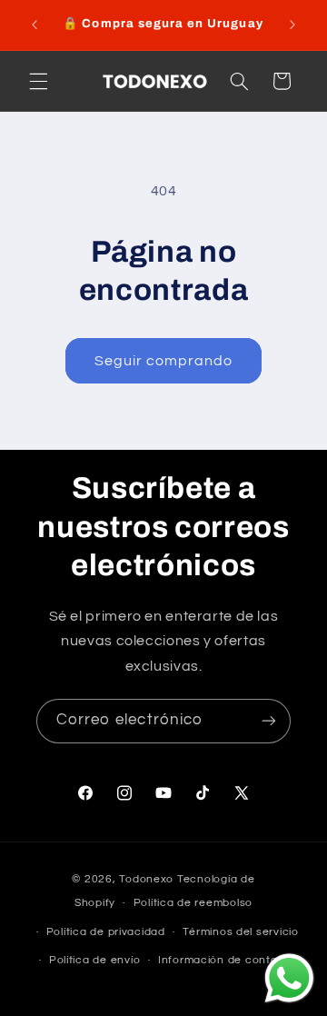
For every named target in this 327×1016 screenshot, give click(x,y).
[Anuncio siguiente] (292, 25)
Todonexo (148, 879)
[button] (38, 81)
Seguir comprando (163, 361)
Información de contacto (227, 960)
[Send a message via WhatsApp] (289, 978)
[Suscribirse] (269, 721)
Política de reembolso (193, 903)
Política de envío (95, 960)
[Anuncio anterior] (34, 25)
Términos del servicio (240, 932)
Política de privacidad (105, 932)
